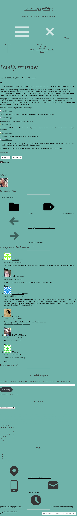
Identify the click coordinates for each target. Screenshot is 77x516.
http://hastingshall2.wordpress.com (17, 324)
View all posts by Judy (7, 197)
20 (9, 436)
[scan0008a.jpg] (6, 133)
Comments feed (9, 460)
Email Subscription (38, 375)
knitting (56, 419)
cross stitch (56, 414)
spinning (3, 423)
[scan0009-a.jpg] (6, 140)
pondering (50, 421)
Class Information (45, 414)
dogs (10, 416)
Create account (9, 454)
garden (47, 416)
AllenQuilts (17, 334)
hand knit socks (19, 419)
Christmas (34, 414)
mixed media (4, 421)
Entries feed (8, 458)
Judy (23, 78)
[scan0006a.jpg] (6, 118)
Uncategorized (12, 423)
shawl (74, 421)
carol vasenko (18, 293)
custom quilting (67, 414)
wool (27, 423)
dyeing (21, 416)
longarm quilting (67, 419)
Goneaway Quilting (38, 9)
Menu (66, 38)
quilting (62, 421)
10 (3, 434)
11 (5, 434)
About (42, 52)
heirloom (71, 213)
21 (11, 436)
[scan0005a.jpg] (6, 111)
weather (22, 423)
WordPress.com (9, 462)
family (65, 213)
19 (7, 436)
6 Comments (32, 78)
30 (1, 441)
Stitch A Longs (42, 46)
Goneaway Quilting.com (8, 396)
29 (14, 439)
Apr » (7, 443)
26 (7, 439)
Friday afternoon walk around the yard (27, 228)
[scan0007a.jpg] (6, 124)
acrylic (2, 414)
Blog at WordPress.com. (8, 512)
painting (36, 421)
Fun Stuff (40, 416)
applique (9, 414)
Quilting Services (42, 44)
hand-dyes (9, 419)
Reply (6, 269)
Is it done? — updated (21, 242)
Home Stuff (30, 419)
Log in (6, 456)
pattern (42, 421)
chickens (26, 414)
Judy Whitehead (44, 418)
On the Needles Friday (24, 421)
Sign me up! (6, 390)
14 (11, 434)
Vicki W (15, 259)
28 (11, 439)
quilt (56, 421)
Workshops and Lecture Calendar (42, 50)
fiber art (33, 416)
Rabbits (68, 421)
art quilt (16, 414)
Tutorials (42, 48)
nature (12, 421)
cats (20, 414)
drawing (31, 213)
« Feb (2, 443)
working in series (36, 423)
